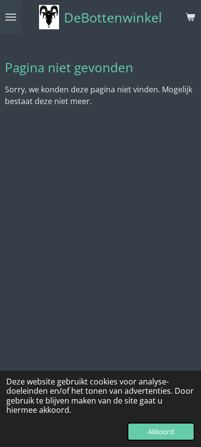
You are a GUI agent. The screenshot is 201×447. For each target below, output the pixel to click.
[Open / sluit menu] (10, 17)
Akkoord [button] (161, 431)
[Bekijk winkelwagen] (190, 17)
